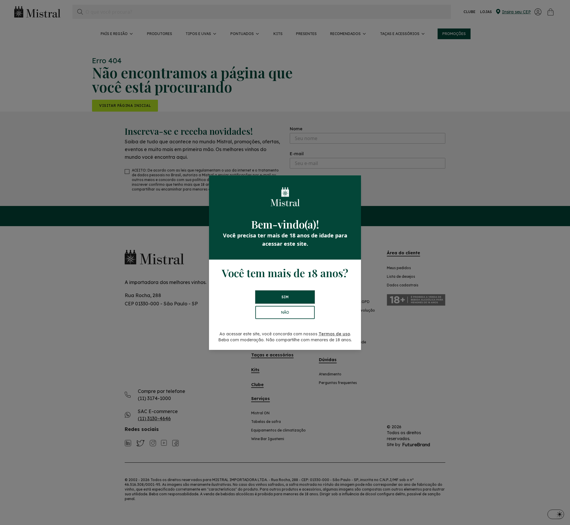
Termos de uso (334, 334)
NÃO (285, 312)
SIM (285, 297)
